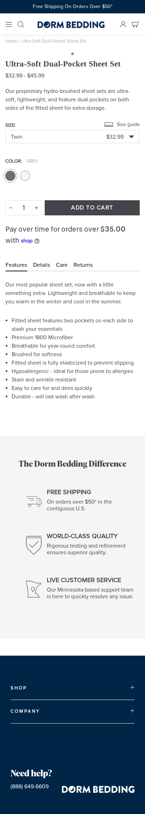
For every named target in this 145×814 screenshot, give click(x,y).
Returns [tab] (83, 265)
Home (11, 41)
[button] (72, 136)
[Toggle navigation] (9, 23)
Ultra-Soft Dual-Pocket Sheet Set (53, 41)
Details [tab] (41, 265)
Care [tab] (62, 265)
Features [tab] (16, 265)
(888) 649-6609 (30, 786)
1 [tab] (72, 53)
